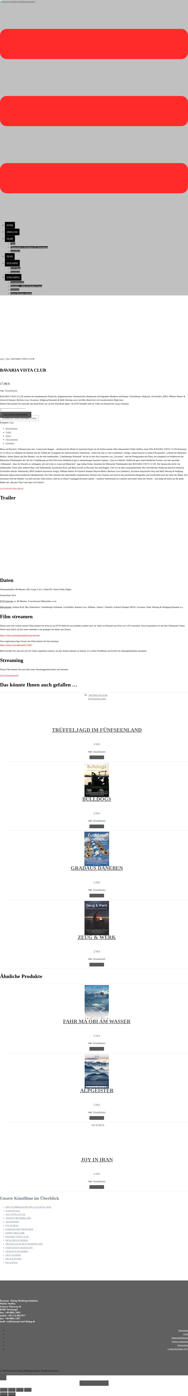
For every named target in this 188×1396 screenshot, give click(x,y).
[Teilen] (19, 1390)
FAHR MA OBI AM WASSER (19, 1229)
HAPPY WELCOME (15, 1233)
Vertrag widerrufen (180, 1341)
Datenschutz (182, 1345)
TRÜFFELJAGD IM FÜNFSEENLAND (24, 1244)
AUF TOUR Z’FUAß (15, 1214)
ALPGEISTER (12, 1222)
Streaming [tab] (10, 443)
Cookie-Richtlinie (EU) (178, 1349)
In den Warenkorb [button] (96, 757)
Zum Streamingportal (9, 675)
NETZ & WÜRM (13, 1259)
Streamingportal (17, 282)
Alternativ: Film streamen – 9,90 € (19, 418)
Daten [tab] (8, 436)
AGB (185, 1334)
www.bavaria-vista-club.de (11, 488)
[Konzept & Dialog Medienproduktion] (17, 2)
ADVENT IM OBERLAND (18, 1218)
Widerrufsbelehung (179, 1338)
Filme (10, 238)
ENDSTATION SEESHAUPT (19, 1247)
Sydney (62, 1371)
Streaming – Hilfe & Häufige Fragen (26, 286)
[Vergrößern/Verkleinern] (3, 1390)
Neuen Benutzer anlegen (21, 293)
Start (2, 359)
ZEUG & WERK (13, 1255)
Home (10, 225)
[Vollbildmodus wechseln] (11, 1390)
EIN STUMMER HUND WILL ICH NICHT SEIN (28, 1207)
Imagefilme (15, 251)
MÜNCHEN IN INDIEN (17, 1240)
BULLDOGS (12, 1262)
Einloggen (14, 290)
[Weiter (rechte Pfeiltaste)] (11, 1394)
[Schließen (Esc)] (27, 1390)
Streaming (13, 277)
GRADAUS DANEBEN (17, 1251)
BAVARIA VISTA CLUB (17, 1236)
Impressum (183, 1330)
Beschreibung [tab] (11, 428)
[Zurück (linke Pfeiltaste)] (3, 1394)
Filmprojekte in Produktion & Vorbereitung (29, 247)
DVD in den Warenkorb (16, 415)
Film (8, 359)
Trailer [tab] (8, 432)
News (10, 256)
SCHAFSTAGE (13, 1211)
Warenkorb (15, 272)
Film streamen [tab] (12, 439)
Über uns (12, 232)
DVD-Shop (12, 263)
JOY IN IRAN (12, 1225)
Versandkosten (11, 390)
